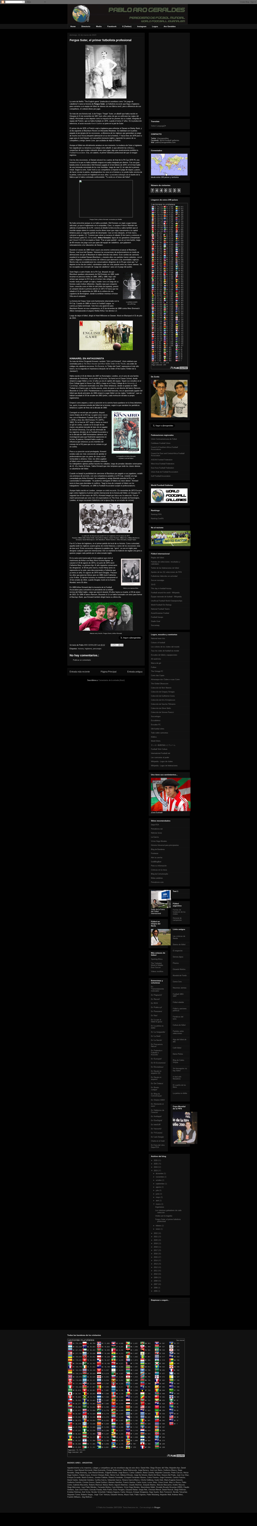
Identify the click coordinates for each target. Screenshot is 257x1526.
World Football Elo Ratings (161, 605)
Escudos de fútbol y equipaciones (164, 655)
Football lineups (157, 617)
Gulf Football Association (160, 476)
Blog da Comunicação (159, 874)
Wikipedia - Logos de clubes (162, 761)
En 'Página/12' (156, 995)
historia (81, 649)
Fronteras (154, 853)
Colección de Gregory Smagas (163, 692)
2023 (156, 1171)
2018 (156, 1247)
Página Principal (108, 672)
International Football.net (160, 753)
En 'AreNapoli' (156, 1116)
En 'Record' (155, 999)
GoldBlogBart (156, 862)
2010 (156, 1274)
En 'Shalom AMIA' (158, 1100)
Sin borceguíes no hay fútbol (180, 1069)
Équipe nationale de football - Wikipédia (166, 597)
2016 (156, 1254)
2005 (156, 1291)
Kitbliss (154, 737)
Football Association (77, 153)
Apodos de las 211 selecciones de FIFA (166, 572)
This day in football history (161, 588)
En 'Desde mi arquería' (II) (156, 1072)
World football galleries (169, 140)
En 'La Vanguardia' (158, 1032)
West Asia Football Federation (162, 464)
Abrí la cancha (156, 858)
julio (157, 1190)
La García (155, 837)
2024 (156, 1167)
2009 (156, 1277)
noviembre (160, 1177)
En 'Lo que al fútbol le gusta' (156, 1021)
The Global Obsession (159, 684)
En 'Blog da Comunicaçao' (156, 1095)
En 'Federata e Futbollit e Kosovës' (156, 1052)
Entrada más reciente (80, 672)
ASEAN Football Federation (161, 460)
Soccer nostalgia (157, 580)
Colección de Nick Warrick (161, 688)
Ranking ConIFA (157, 519)
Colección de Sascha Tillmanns (163, 704)
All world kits (156, 659)
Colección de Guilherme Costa (163, 696)
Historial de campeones (177, 919)
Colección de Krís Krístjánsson (163, 700)
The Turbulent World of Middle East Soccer (157, 965)
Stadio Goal (155, 621)
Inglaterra (88, 649)
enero (158, 1229)
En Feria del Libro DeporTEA (158, 1146)
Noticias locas (156, 833)
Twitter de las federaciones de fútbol (165, 568)
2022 (156, 1233)
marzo (158, 1204)
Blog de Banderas (158, 849)
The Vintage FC (157, 671)
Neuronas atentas (179, 988)
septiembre (160, 1184)
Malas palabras (157, 878)
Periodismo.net (157, 829)
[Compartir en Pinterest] (122, 645)
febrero (159, 1226)
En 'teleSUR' (156, 1125)
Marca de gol (156, 663)
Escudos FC (156, 725)
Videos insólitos (157, 971)
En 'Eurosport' (156, 1059)
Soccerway (155, 625)
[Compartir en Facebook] (119, 645)
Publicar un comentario (82, 660)
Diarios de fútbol (179, 944)
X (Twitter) (126, 26)
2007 (156, 1284)
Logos (155, 26)
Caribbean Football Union (160, 443)
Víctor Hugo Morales (159, 841)
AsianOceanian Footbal (160, 613)
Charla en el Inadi (158, 1141)
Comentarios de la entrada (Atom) (112, 680)
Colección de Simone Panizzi (162, 712)
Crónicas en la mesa (159, 870)
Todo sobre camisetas (159, 733)
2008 (156, 1281)
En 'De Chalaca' (157, 1083)
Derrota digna (178, 957)
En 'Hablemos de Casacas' (157, 1111)
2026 (156, 1160)
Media (99, 26)
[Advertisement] (169, 74)
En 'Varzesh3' (156, 1129)
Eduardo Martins (179, 969)
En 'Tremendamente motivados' (157, 989)
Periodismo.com (157, 882)
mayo (158, 1197)
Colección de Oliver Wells (161, 708)
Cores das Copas (157, 675)
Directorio (85, 26)
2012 (156, 1267)
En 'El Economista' (158, 1063)
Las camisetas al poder (160, 757)
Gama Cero (177, 982)
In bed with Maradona (177, 1078)
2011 (156, 1271)
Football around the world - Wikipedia (165, 593)
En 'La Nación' (156, 1040)
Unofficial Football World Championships (166, 601)
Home (73, 26)
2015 (156, 1257)
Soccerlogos (156, 716)
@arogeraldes (163, 138)
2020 (156, 1240)
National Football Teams (160, 609)
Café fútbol (177, 1048)
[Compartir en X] (117, 645)
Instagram (141, 26)
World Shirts (155, 741)
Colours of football (158, 643)
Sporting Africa (156, 959)
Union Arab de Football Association (164, 472)
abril (158, 1201)
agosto (159, 1187)
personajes (97, 649)
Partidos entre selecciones (178, 1032)
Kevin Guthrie (96, 123)
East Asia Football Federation (162, 468)
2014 (156, 1260)
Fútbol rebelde (178, 1002)
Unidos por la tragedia (163, 1216)
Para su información (159, 866)
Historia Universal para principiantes (165, 845)
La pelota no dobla (180, 1093)
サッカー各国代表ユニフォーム (163, 745)
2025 (156, 1164)
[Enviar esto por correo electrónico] (112, 645)
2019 (156, 1243)
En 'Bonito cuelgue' (155, 1088)
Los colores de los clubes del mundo (165, 647)
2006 (156, 1288)
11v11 (153, 584)
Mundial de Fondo (180, 975)
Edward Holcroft (79, 240)
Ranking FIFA (156, 514)
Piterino (176, 963)
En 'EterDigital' (156, 1120)
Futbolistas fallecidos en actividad (164, 576)
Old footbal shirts (157, 729)
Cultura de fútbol (179, 1025)
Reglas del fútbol (157, 558)
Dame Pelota (178, 1054)
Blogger (157, 1507)
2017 (156, 1250)
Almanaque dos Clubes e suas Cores (165, 679)
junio (158, 1194)
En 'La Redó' (156, 1036)
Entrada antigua (134, 672)
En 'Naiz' (154, 1016)
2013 (156, 1264)
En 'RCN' (154, 1003)
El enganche (177, 951)
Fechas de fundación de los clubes (179, 912)
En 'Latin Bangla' (157, 1137)
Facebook (111, 26)
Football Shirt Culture (159, 749)
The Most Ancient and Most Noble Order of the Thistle (105, 364)
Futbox (153, 667)
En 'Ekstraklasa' (157, 1067)
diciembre (160, 1174)
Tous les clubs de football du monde (165, 651)
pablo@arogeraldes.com (165, 142)
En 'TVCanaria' (156, 1133)
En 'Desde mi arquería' (156, 1078)
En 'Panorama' (156, 1011)
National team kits (158, 638)
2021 (156, 1237)
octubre (159, 1180)
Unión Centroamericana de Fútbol (164, 439)
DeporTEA (155, 825)
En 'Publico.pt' (156, 1007)
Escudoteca (155, 720)
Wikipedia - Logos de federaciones (164, 766)
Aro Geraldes (170, 26)
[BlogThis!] (114, 645)
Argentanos (159, 1207)
